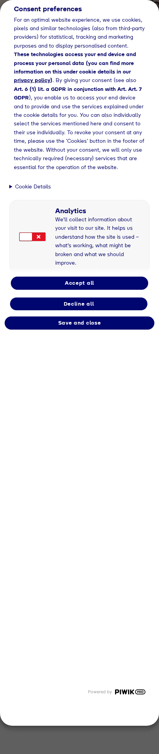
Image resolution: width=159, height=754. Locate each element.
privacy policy (32, 80)
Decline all (79, 304)
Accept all (79, 283)
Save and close (79, 323)
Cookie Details (33, 186)
